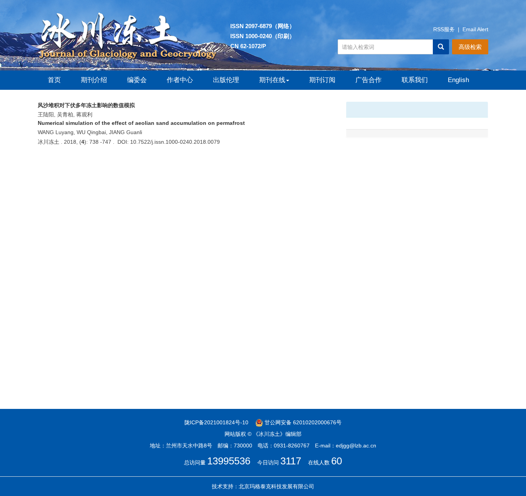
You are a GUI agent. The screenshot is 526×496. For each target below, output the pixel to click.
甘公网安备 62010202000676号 (302, 422)
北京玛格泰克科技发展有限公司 (276, 486)
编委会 (137, 80)
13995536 (228, 461)
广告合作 (368, 80)
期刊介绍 (94, 80)
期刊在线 (272, 80)
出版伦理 (226, 80)
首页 (54, 80)
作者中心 (180, 80)
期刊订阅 (322, 80)
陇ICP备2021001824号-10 (216, 422)
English (458, 80)
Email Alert (475, 29)
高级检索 (470, 47)
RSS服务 (444, 29)
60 (336, 461)
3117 (290, 461)
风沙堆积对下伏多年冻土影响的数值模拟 (86, 105)
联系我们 (415, 80)
